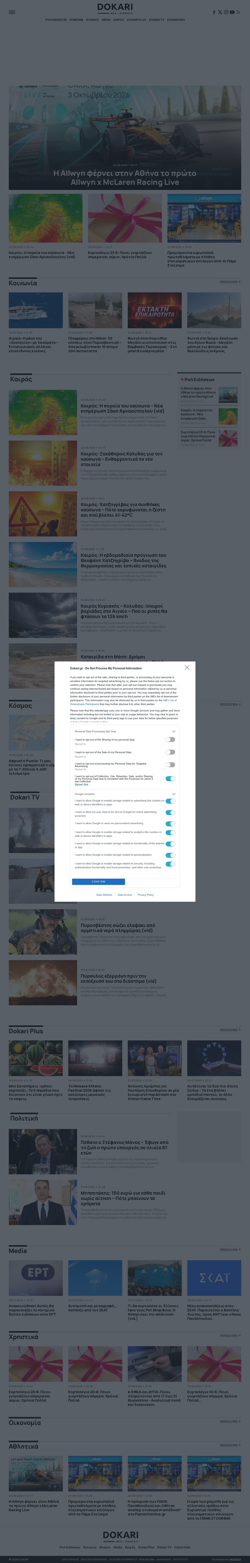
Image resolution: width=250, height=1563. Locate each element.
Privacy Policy (146, 894)
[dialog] (125, 781)
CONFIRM (98, 881)
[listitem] (125, 731)
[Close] (188, 668)
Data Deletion (104, 894)
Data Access (125, 894)
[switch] (170, 739)
